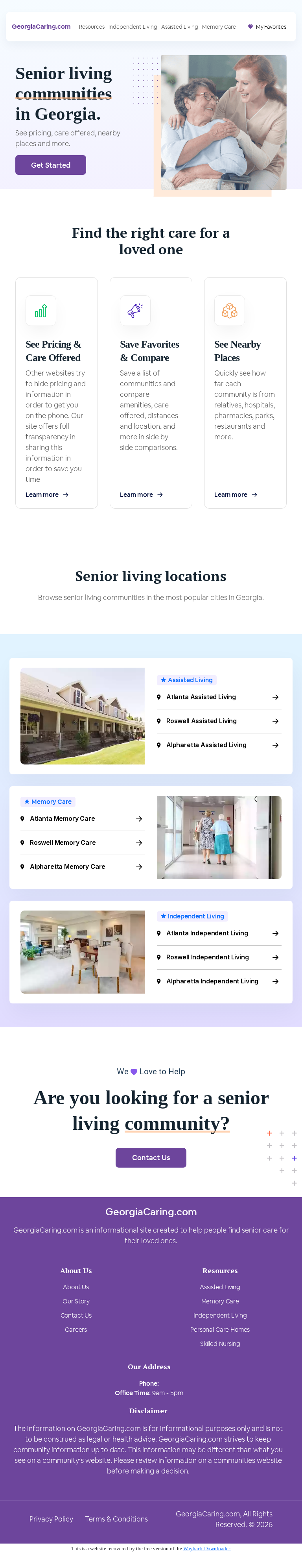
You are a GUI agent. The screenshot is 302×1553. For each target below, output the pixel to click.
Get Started (50, 165)
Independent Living (133, 26)
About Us (76, 1287)
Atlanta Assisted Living (201, 697)
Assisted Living (179, 26)
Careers (76, 1329)
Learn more (42, 494)
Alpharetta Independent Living (212, 981)
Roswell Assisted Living (201, 721)
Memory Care (219, 26)
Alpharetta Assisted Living (206, 745)
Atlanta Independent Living (207, 933)
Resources (92, 26)
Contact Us (151, 1157)
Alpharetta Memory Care (67, 866)
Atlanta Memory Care (62, 818)
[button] (267, 27)
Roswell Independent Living (207, 957)
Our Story (76, 1301)
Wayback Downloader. (207, 1548)
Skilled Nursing (220, 1344)
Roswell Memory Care (63, 842)
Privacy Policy (51, 1518)
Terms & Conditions (116, 1518)
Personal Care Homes (220, 1329)
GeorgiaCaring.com (41, 26)
